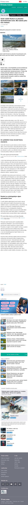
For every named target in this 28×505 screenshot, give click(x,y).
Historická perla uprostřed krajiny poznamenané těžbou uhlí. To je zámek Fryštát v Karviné (16, 362)
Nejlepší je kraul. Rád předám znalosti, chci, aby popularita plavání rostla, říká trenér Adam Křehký (16, 334)
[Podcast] (1, 65)
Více (25, 15)
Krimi (12, 302)
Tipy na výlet (4, 15)
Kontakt (16, 466)
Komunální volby (5, 460)
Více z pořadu (5, 359)
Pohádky (4, 305)
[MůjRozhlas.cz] (2, 32)
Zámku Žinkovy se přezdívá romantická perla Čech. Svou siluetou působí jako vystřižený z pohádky (17, 368)
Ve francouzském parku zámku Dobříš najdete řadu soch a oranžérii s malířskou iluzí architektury (17, 382)
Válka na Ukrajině (5, 458)
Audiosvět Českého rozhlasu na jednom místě (11, 314)
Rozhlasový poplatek (20, 468)
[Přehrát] (2, 60)
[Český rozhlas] (5, 1)
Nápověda (17, 460)
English (22, 501)
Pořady (19, 15)
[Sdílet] (3, 65)
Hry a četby (4, 302)
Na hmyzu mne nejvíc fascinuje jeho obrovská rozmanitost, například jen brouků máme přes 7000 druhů (16, 321)
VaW (5, 284)
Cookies (3, 501)
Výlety (2, 26)
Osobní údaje (9, 501)
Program (14, 7)
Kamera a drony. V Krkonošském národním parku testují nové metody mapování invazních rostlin (16, 340)
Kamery (25, 7)
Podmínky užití (16, 501)
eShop (2, 464)
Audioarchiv (20, 7)
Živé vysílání (4, 308)
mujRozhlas (3, 299)
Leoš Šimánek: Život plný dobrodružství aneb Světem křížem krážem (16, 328)
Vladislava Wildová (13, 49)
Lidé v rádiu (17, 462)
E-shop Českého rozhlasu (9, 388)
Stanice (3, 462)
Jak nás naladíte (18, 458)
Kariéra (16, 464)
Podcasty (3, 474)
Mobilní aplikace (5, 476)
